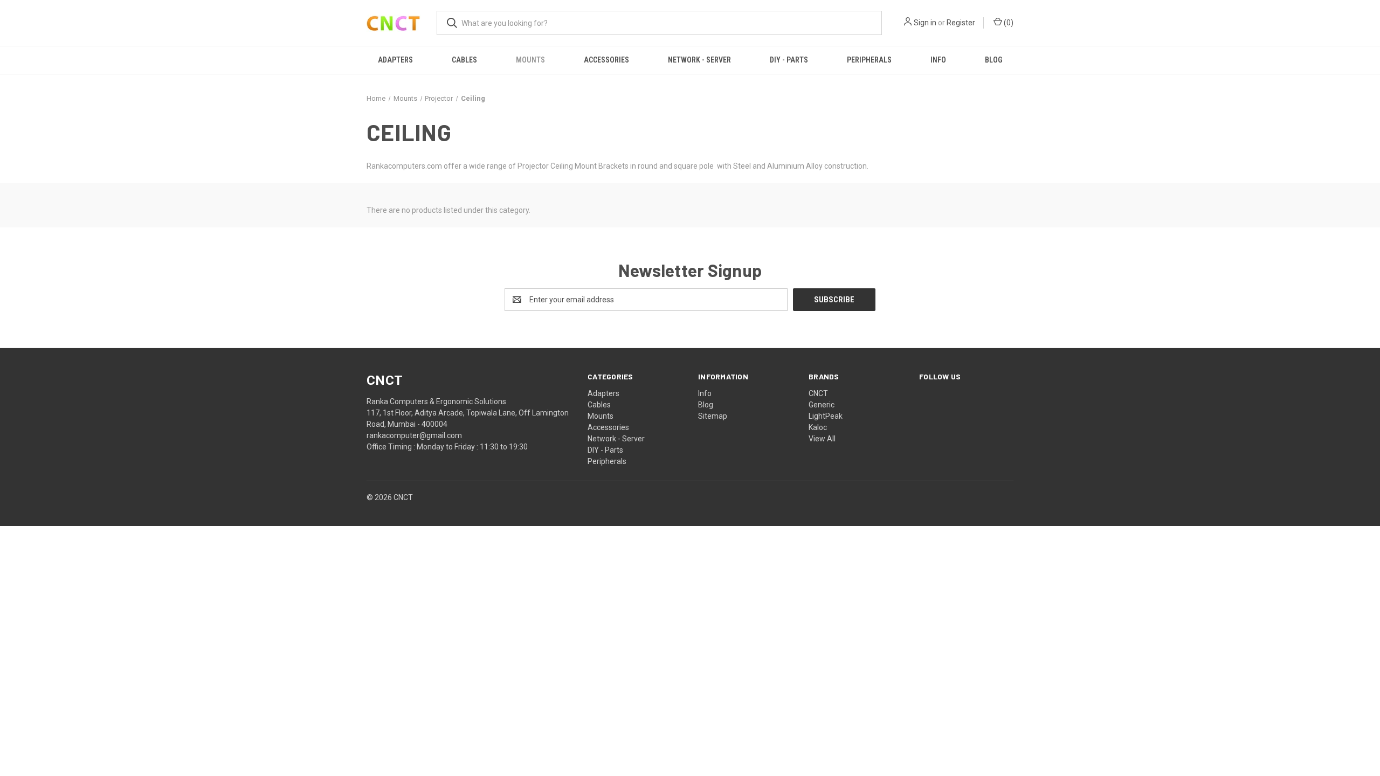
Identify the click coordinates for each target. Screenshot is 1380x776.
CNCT (818, 393)
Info (938, 60)
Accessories (606, 60)
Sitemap (712, 416)
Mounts (530, 60)
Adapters (395, 60)
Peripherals (869, 60)
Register (961, 22)
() (1007, 22)
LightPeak (826, 416)
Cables (464, 60)
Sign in (925, 22)
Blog (993, 60)
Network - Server (699, 60)
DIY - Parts (789, 60)
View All (822, 438)
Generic (821, 404)
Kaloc (818, 427)
